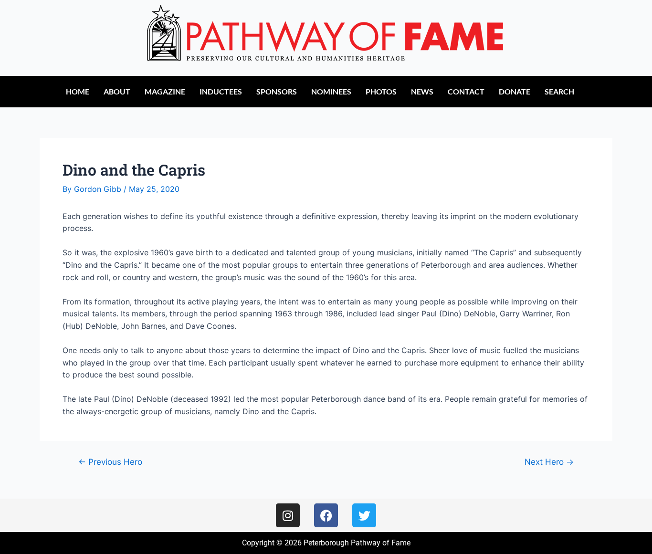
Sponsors (276, 91)
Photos (381, 91)
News (422, 91)
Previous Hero (110, 462)
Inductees (221, 91)
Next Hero (549, 462)
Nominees (331, 91)
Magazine (165, 91)
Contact (466, 91)
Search (559, 91)
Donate (514, 91)
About (117, 91)
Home (77, 91)
